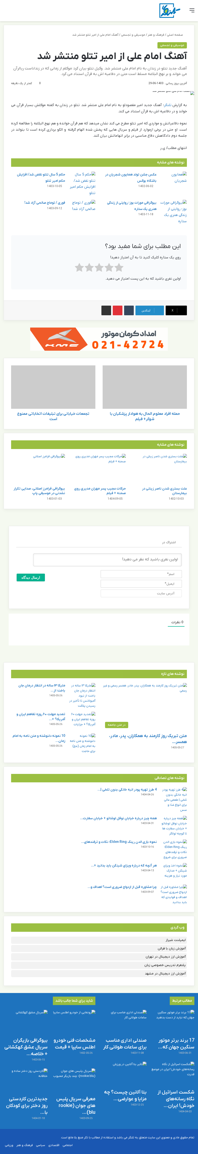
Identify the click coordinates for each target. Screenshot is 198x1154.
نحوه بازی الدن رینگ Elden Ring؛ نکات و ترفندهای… (119, 842)
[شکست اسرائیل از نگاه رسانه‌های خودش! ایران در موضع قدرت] (172, 1074)
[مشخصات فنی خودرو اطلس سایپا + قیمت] (73, 1022)
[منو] (192, 12)
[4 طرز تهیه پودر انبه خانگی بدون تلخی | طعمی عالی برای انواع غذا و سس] (173, 799)
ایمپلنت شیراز (176, 940)
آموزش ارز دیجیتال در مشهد (165, 973)
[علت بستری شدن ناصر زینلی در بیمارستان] (160, 469)
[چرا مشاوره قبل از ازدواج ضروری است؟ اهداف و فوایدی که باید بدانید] (173, 895)
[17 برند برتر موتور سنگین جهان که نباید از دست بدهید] (172, 1022)
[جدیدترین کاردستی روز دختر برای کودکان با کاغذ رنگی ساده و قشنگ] (26, 1080)
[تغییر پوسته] (14, 12)
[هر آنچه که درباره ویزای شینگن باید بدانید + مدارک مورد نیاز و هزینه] (173, 872)
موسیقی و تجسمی (133, 35)
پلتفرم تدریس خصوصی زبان (165, 965)
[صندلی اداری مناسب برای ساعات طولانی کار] (125, 1022)
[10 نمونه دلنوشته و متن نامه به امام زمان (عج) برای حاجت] (82, 743)
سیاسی (40, 1145)
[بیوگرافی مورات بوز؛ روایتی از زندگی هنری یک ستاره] (173, 212)
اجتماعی (68, 1145)
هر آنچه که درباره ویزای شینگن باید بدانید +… (124, 865)
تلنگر (167, 105)
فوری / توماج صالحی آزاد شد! (44, 203)
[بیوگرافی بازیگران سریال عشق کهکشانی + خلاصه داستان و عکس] (26, 1022)
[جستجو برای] (6, 12)
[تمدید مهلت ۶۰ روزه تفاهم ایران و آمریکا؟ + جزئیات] (82, 721)
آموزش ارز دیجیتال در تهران (166, 956)
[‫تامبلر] (129, 310)
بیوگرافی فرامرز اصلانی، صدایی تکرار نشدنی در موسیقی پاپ (39, 491)
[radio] (118, 268)
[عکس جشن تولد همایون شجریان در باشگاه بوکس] (173, 181)
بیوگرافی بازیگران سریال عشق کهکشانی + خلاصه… (26, 1047)
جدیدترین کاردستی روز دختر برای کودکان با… (27, 1106)
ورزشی (9, 1145)
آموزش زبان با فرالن (172, 948)
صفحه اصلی (175, 35)
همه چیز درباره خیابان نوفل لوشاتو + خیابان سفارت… (118, 818)
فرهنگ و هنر (156, 35)
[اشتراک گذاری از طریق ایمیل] (106, 310)
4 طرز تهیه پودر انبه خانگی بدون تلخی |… (127, 789)
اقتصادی (53, 1145)
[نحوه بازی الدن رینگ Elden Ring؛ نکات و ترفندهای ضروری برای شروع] (173, 849)
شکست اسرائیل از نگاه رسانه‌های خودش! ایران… (175, 1099)
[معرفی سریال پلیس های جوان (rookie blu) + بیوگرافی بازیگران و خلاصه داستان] (73, 1080)
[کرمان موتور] (99, 339)
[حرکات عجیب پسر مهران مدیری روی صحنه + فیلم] (99, 469)
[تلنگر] (169, 10)
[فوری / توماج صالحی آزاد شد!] (82, 209)
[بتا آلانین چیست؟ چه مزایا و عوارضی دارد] (125, 1074)
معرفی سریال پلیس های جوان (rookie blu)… (75, 1106)
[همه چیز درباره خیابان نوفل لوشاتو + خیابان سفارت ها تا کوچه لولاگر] (173, 826)
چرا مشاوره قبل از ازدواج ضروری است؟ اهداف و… (122, 887)
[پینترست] (117, 310)
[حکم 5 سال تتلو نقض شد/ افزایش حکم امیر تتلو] (82, 184)
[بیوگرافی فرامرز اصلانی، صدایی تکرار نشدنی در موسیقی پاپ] (38, 469)
